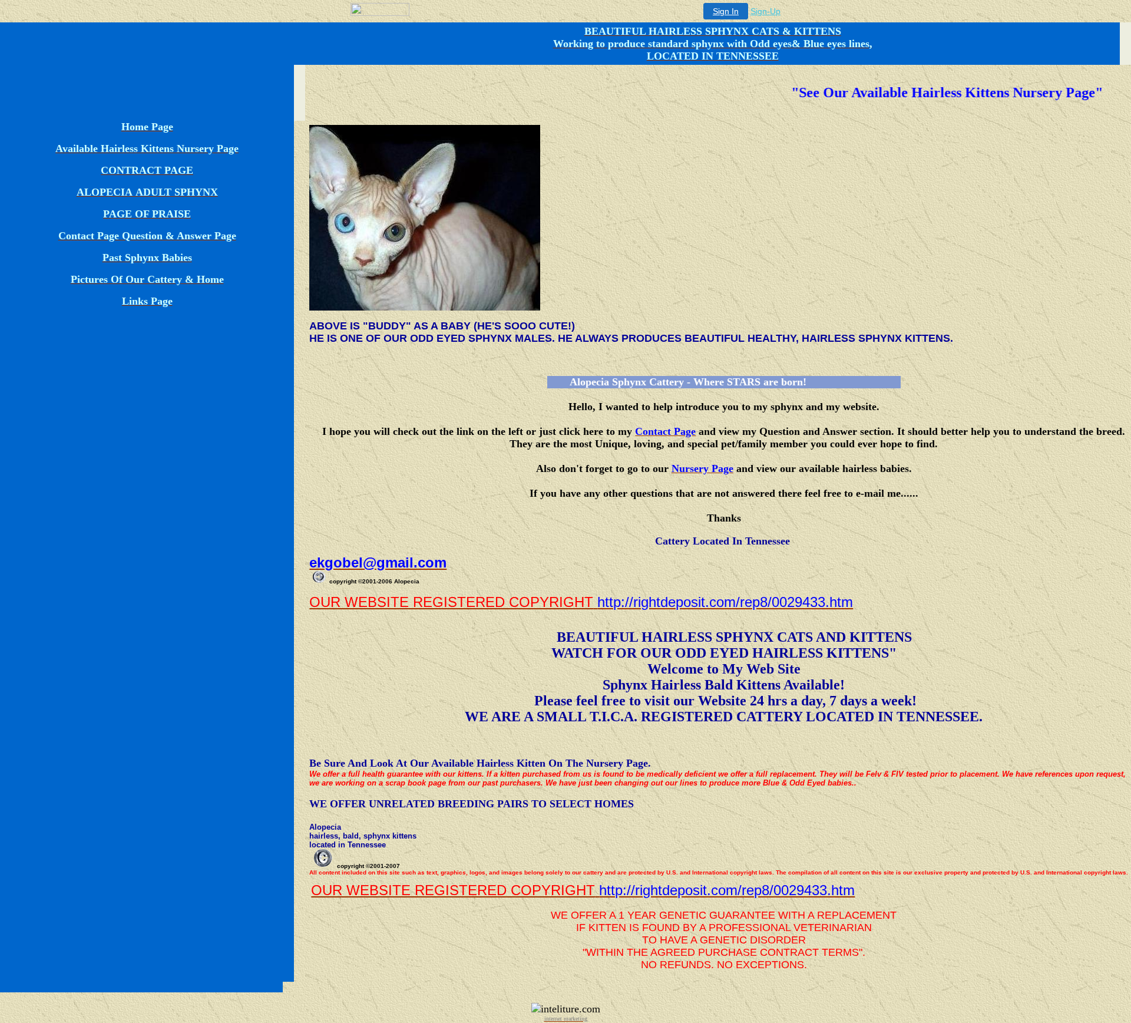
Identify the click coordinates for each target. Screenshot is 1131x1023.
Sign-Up (765, 11)
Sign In (726, 11)
